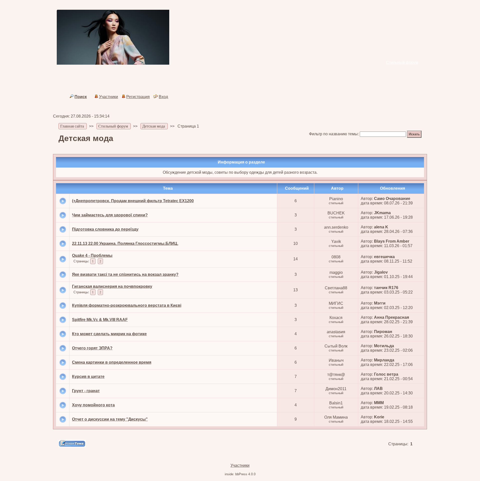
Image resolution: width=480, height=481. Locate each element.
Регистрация (138, 97)
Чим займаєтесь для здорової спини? (110, 215)
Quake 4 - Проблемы (92, 255)
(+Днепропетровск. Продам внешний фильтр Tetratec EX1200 (133, 201)
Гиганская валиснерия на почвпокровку (112, 286)
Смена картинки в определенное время (111, 362)
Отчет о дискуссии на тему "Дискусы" (110, 419)
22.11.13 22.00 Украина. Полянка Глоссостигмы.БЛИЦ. (125, 243)
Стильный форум (402, 62)
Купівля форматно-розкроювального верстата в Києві (126, 305)
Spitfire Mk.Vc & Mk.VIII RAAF (100, 320)
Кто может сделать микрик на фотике (109, 334)
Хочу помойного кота (93, 405)
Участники (108, 97)
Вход (163, 97)
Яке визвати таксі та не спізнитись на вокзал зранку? (125, 274)
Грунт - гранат (86, 391)
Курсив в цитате (88, 376)
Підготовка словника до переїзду (105, 229)
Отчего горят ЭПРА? (92, 348)
